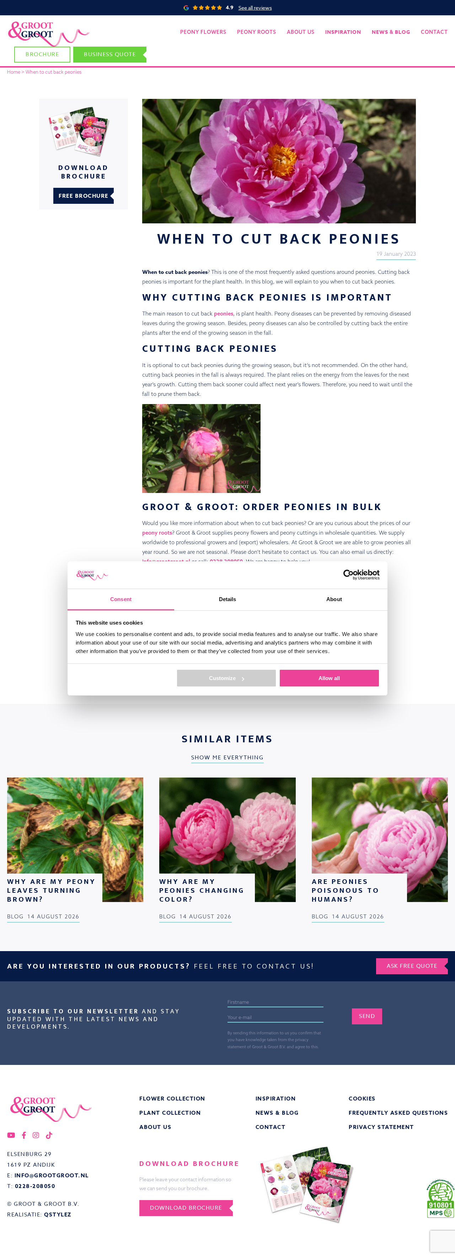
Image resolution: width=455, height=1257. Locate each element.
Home (13, 72)
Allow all (329, 678)
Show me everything (227, 758)
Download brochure (186, 1208)
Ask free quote (412, 966)
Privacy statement (381, 1127)
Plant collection (170, 1113)
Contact (434, 32)
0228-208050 (35, 1186)
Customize (222, 678)
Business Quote (110, 54)
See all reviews (255, 7)
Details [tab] (227, 599)
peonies (223, 313)
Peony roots (256, 32)
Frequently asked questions (398, 1113)
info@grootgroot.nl (52, 1175)
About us (301, 32)
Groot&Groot (23, 23)
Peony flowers (203, 32)
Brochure (42, 54)
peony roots (157, 532)
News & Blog (277, 1113)
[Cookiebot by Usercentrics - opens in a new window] (348, 574)
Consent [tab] (121, 599)
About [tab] (334, 599)
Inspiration (276, 1098)
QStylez (58, 1214)
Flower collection (172, 1098)
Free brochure (83, 196)
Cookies (362, 1098)
